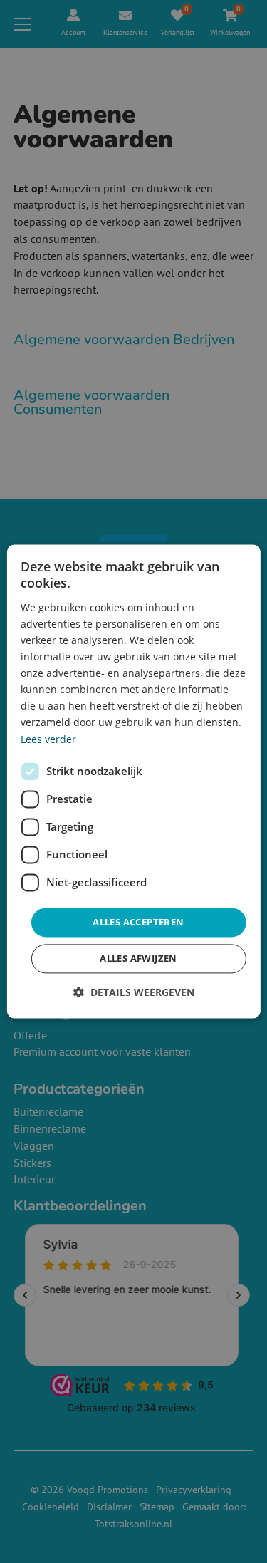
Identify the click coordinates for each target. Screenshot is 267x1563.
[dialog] (133, 781)
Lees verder (48, 739)
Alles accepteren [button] (138, 921)
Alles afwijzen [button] (138, 958)
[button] (133, 993)
